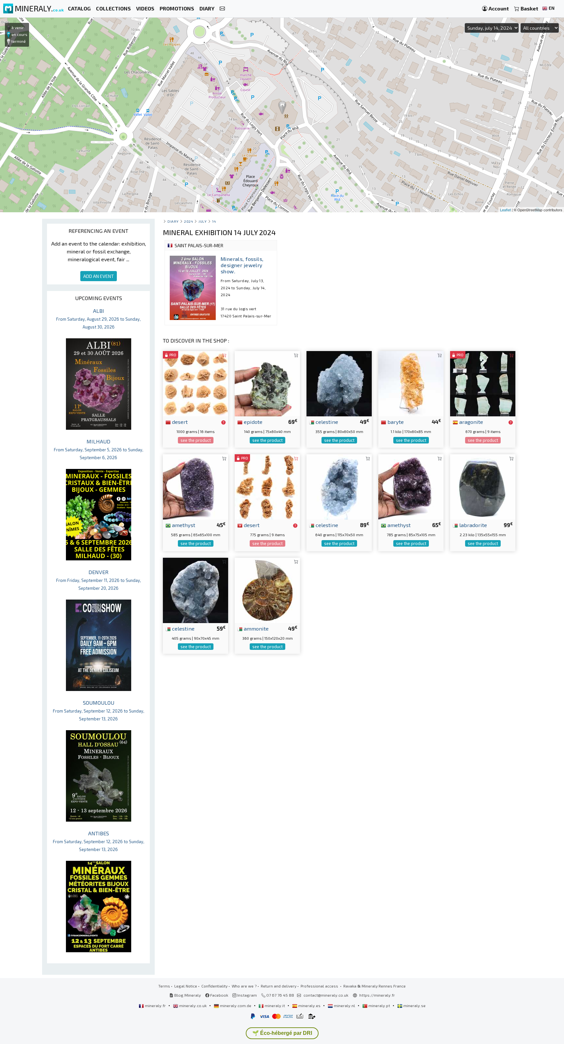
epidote (252, 421)
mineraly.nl (344, 1005)
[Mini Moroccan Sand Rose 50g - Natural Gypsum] (195, 383)
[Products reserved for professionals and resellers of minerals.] (223, 422)
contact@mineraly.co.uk (326, 995)
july (202, 221)
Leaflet (505, 209)
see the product (195, 440)
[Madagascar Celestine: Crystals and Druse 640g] (339, 486)
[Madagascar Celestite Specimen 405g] (195, 589)
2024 (188, 221)
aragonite (470, 421)
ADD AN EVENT (98, 276)
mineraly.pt (379, 1005)
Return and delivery (278, 986)
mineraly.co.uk (193, 1005)
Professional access (320, 986)
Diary (173, 221)
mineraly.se (414, 1005)
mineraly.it (275, 1005)
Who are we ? (244, 986)
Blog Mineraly (187, 995)
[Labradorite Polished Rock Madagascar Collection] (482, 486)
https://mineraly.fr (377, 995)
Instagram (246, 995)
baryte (395, 421)
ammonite (256, 628)
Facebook (218, 995)
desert (179, 421)
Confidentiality (214, 986)
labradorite (472, 525)
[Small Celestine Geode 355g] (339, 383)
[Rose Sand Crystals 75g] (267, 486)
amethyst (183, 525)
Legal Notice (185, 986)
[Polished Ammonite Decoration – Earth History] (267, 589)
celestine (326, 421)
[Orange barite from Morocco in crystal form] (411, 383)
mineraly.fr (155, 1005)
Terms (164, 986)
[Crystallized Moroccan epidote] (267, 383)
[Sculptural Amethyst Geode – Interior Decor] (411, 486)
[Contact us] (222, 9)
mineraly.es (309, 1005)
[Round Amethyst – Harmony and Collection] (195, 486)
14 (214, 221)
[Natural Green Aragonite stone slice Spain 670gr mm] (482, 383)
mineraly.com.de (235, 1005)
